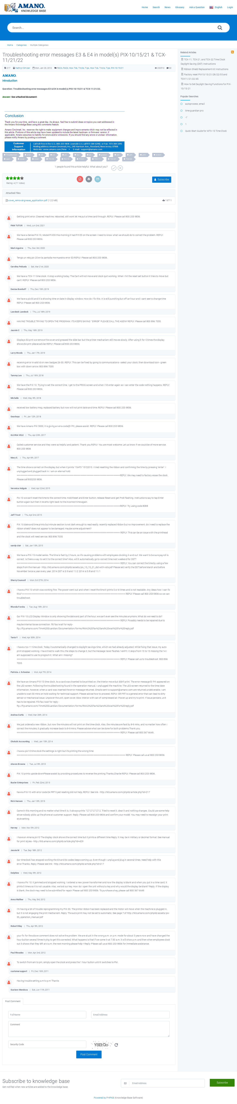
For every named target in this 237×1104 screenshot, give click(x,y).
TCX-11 (97, 159)
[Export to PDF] (80, 179)
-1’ (186, 117)
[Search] (220, 27)
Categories (21, 45)
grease (104, 155)
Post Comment (88, 1054)
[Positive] (113, 167)
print (144, 155)
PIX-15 (66, 159)
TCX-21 (113, 159)
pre (118, 155)
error (29, 155)
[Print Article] (88, 179)
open (8, 159)
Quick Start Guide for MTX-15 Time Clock (206, 131)
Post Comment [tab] (12, 1001)
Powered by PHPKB (104, 1097)
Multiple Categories (39, 45)
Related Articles (188, 52)
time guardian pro (194, 110)
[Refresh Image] (116, 1045)
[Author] (14, 68)
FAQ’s (59, 68)
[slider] (15, 178)
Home (10, 45)
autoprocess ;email (195, 104)
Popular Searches (189, 96)
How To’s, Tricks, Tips (79, 68)
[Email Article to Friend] (97, 179)
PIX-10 (51, 159)
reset (36, 159)
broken (158, 155)
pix (90, 155)
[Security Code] (130, 1046)
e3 (42, 155)
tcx (78, 155)
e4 (53, 155)
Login (230, 7)
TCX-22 (129, 159)
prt (65, 155)
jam (131, 155)
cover (22, 159)
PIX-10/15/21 (117, 68)
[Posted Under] (55, 68)
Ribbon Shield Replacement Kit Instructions (206, 69)
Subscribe (163, 179)
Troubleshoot (11, 155)
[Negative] (120, 167)
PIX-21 (81, 159)
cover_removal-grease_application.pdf (27, 200)
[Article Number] (5, 68)
